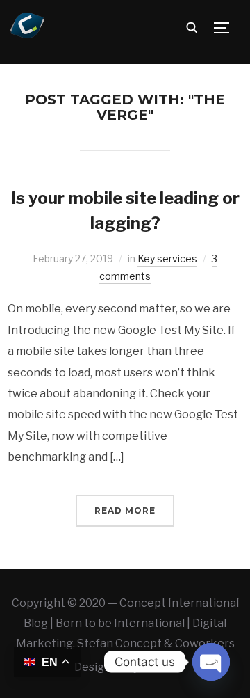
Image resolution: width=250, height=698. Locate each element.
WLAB (158, 667)
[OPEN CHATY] (211, 662)
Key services (167, 258)
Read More (125, 510)
